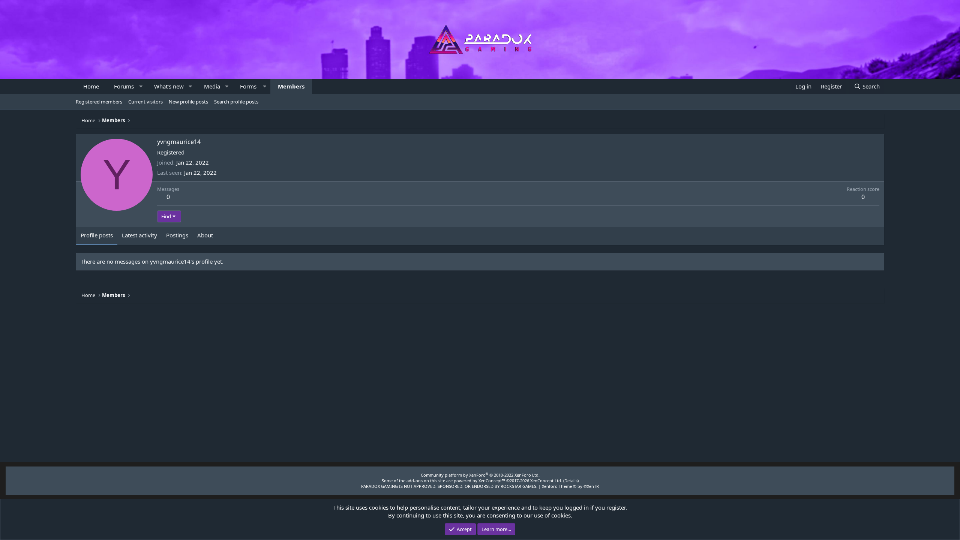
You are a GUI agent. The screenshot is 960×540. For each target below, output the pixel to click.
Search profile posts (236, 101)
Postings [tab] (177, 235)
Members (291, 86)
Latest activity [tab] (139, 235)
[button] (141, 86)
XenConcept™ (491, 480)
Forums (124, 86)
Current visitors (145, 101)
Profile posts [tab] (97, 235)
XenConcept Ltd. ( (547, 480)
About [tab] (205, 235)
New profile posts (188, 101)
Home (91, 86)
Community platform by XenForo (480, 475)
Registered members (99, 101)
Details (571, 480)
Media (212, 86)
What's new (169, 86)
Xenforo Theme (570, 486)
